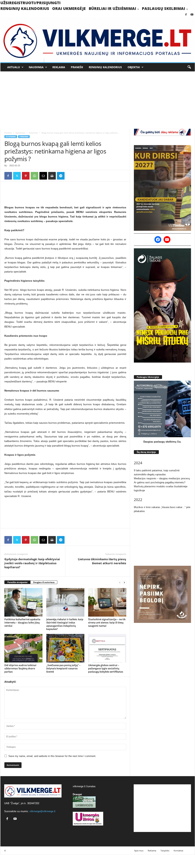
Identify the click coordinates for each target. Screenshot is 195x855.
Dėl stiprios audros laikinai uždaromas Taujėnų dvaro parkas (20, 668)
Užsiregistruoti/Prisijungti (30, 2)
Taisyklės (165, 850)
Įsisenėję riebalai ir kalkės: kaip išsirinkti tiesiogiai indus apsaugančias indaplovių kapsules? (64, 624)
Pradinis (8, 132)
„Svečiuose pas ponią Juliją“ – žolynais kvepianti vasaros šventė (63, 668)
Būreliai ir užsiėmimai (112, 8)
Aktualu (13, 67)
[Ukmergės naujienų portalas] (97, 40)
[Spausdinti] (52, 176)
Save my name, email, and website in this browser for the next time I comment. (52, 756)
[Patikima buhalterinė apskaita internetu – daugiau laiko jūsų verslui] (23, 602)
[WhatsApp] (34, 176)
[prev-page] (120, 582)
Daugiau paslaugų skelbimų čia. (162, 441)
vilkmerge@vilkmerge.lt (42, 811)
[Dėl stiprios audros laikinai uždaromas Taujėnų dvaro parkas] (23, 648)
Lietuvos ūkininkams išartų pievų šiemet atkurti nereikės (102, 561)
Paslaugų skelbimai (163, 8)
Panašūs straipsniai (17, 582)
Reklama (58, 67)
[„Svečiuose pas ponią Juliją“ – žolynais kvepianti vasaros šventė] (65, 648)
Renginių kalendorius (24, 8)
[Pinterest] (26, 176)
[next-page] (124, 582)
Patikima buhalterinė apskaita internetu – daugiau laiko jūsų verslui (22, 622)
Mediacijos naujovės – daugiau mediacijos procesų (162, 478)
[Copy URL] (69, 176)
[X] (17, 176)
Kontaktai (178, 850)
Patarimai (33, 132)
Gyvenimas (20, 132)
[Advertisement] (97, 100)
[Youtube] (192, 15)
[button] (189, 67)
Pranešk (77, 67)
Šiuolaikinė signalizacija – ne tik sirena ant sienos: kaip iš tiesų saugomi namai (106, 622)
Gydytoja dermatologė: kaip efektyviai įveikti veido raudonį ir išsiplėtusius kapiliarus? (32, 563)
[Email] (43, 176)
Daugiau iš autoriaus (43, 582)
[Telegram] (61, 176)
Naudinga (36, 67)
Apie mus (138, 850)
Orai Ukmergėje (69, 8)
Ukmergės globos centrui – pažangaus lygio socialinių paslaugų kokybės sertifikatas (105, 668)
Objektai (134, 67)
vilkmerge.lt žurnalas (84, 786)
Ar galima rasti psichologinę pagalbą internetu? (159, 482)
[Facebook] (186, 15)
